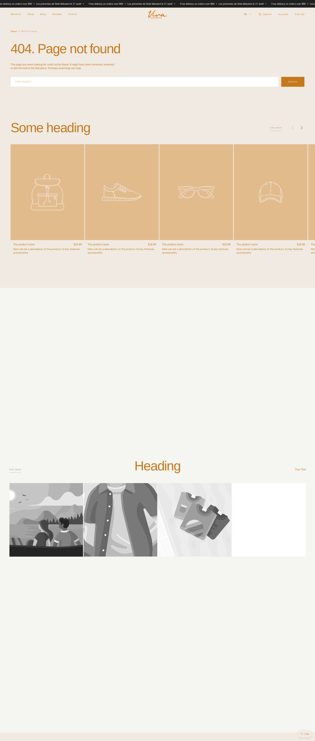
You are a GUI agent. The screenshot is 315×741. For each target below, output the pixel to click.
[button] (265, 14)
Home (14, 31)
